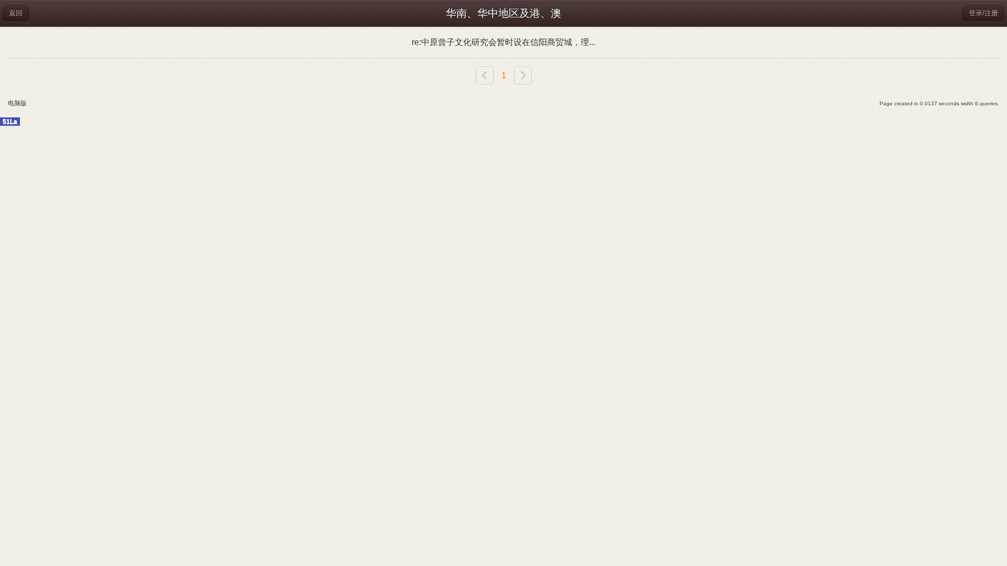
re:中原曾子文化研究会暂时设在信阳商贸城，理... (503, 42)
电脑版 (17, 103)
